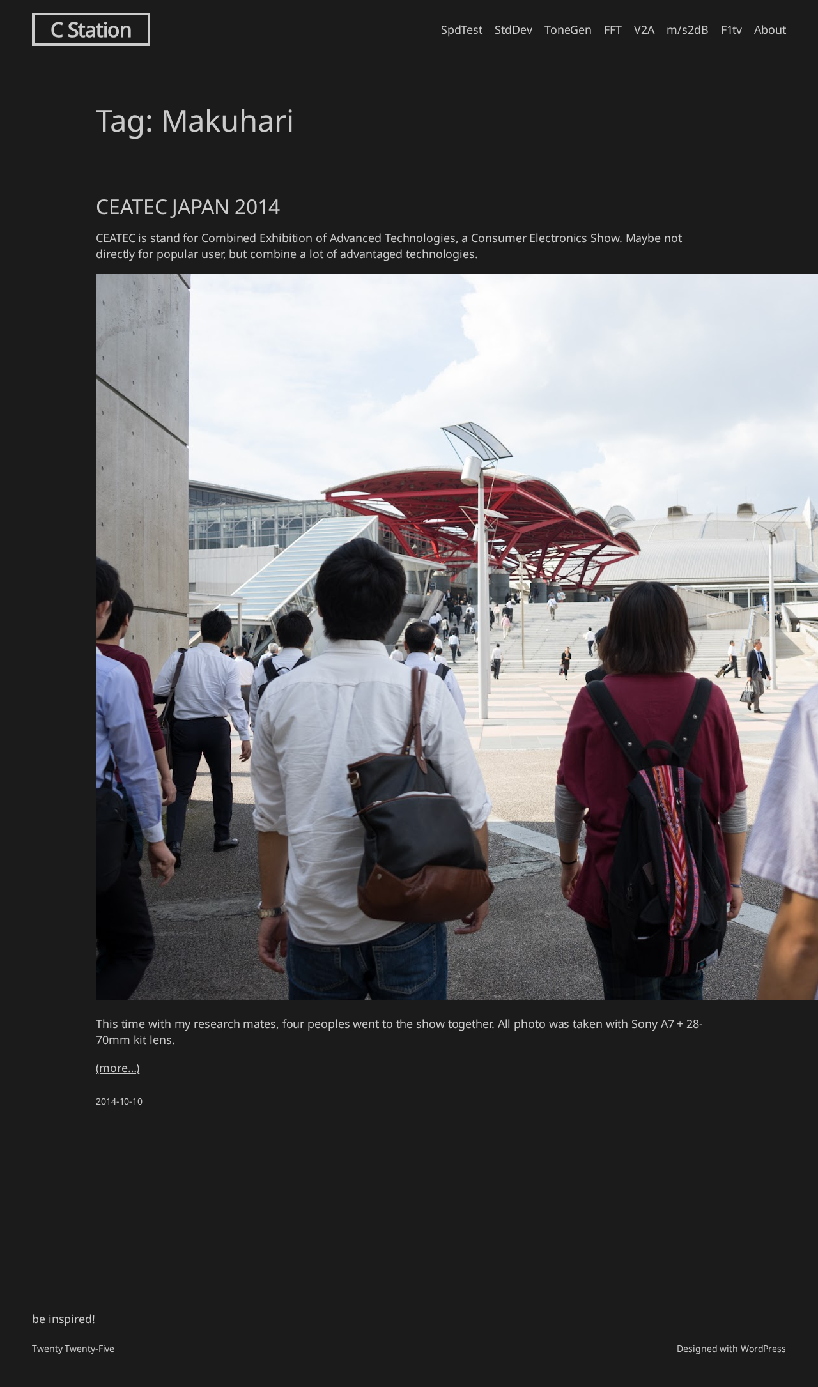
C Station (91, 29)
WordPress (763, 1348)
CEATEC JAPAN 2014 (188, 206)
